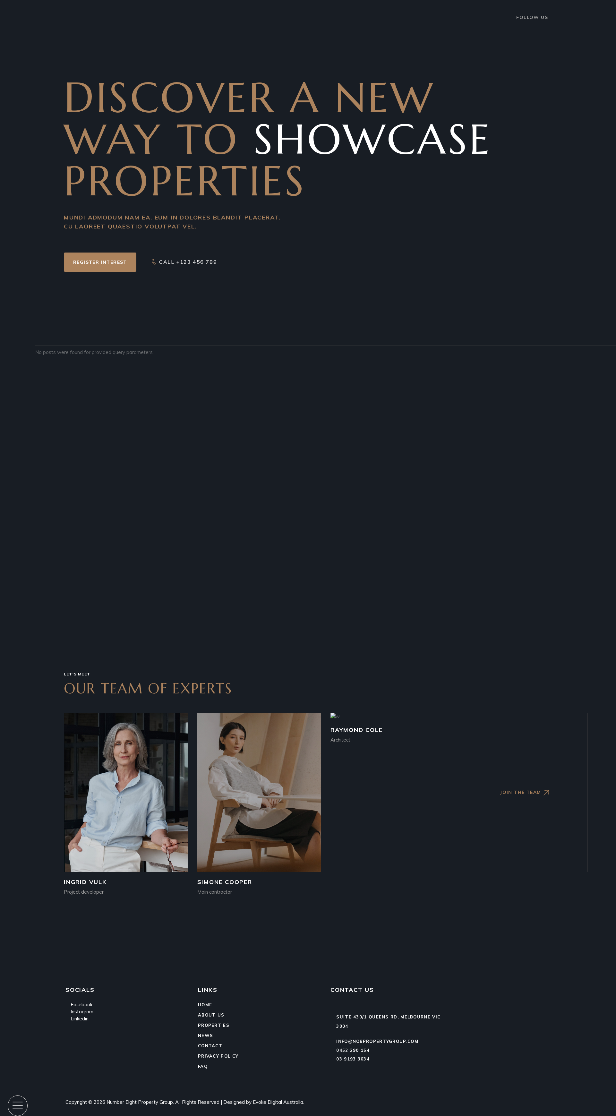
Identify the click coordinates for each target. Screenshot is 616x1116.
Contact (210, 1045)
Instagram (81, 1012)
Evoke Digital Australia (278, 1102)
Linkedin (79, 1019)
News (205, 1035)
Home (205, 1004)
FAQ (203, 1066)
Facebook (80, 1004)
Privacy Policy (218, 1056)
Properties (213, 1025)
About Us (211, 1014)
